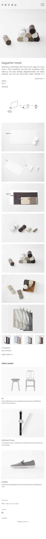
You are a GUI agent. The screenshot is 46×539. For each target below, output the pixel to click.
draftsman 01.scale (8, 440)
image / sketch (6, 354)
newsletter (4, 518)
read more (38, 78)
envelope (5, 482)
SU (3, 398)
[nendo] (9, 4)
